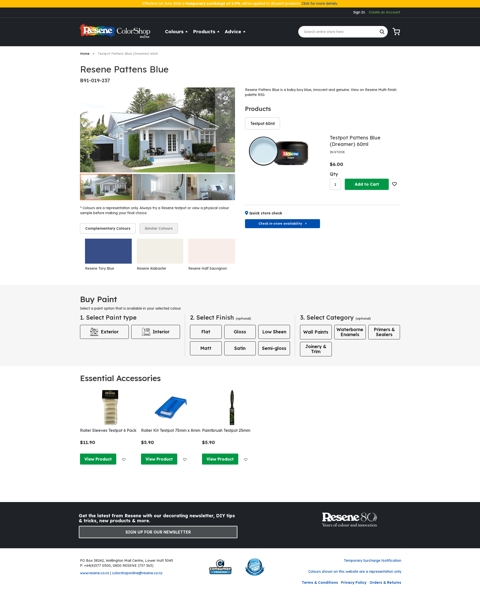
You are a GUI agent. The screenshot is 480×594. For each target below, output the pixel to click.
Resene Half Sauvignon (207, 268)
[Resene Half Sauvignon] (211, 251)
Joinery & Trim (315, 349)
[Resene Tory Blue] (108, 251)
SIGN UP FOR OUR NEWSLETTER (158, 532)
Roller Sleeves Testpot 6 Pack (108, 430)
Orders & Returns (385, 582)
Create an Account (384, 12)
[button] (225, 129)
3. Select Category (335, 317)
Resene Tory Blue (99, 268)
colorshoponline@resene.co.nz (137, 573)
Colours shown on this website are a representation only (354, 571)
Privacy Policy (353, 582)
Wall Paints (315, 332)
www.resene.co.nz (94, 573)
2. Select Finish (220, 317)
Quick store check (265, 213)
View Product (98, 459)
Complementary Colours (107, 228)
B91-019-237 (95, 80)
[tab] (108, 228)
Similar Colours (159, 228)
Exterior (109, 332)
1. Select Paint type (108, 317)
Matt (205, 348)
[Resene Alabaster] (160, 251)
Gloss (240, 332)
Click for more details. (320, 3)
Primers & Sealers (384, 332)
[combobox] (343, 31)
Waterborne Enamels (349, 332)
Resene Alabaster (151, 268)
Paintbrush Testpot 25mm (226, 430)
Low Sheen (274, 332)
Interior (161, 332)
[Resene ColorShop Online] (115, 33)
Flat (205, 332)
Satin (240, 348)
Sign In (359, 12)
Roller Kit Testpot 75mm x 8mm (170, 430)
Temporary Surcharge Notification (372, 560)
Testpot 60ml (262, 123)
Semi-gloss (274, 348)
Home (85, 53)
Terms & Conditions (320, 582)
